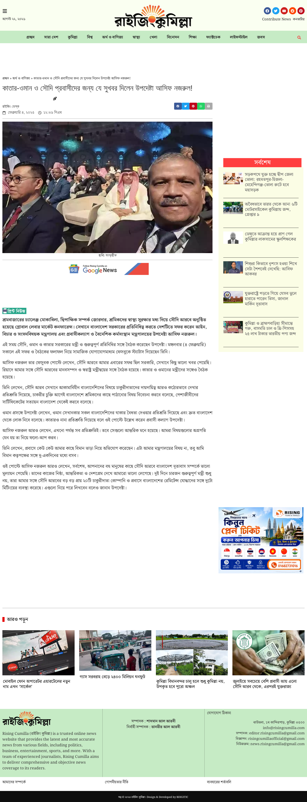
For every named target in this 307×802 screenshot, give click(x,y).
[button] (178, 106)
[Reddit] (292, 10)
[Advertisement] (153, 56)
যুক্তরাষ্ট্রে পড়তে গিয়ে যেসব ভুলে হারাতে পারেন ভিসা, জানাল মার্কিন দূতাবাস (270, 298)
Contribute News (276, 19)
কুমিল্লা (72, 37)
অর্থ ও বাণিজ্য (112, 37)
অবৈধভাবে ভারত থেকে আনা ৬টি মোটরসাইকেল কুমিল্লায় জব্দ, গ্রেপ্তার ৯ (271, 209)
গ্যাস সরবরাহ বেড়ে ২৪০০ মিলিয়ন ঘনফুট (112, 676)
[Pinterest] (301, 10)
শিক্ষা (193, 37)
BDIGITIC (182, 797)
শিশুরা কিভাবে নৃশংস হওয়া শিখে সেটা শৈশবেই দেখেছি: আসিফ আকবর (271, 269)
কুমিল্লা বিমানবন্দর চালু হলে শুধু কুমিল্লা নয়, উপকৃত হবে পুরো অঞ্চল (190, 684)
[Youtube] (284, 10)
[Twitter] (275, 10)
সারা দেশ (51, 37)
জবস (261, 37)
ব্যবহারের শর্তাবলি (219, 782)
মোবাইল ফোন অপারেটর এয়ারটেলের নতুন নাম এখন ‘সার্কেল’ (36, 684)
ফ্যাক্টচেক (213, 37)
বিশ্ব (90, 37)
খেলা (153, 37)
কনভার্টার (299, 19)
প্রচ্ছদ (30, 37)
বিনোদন (173, 37)
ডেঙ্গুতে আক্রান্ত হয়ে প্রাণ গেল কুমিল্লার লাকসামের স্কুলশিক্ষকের (270, 237)
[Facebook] (267, 10)
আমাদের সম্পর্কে (14, 782)
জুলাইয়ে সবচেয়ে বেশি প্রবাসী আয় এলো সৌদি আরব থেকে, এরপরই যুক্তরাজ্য (265, 684)
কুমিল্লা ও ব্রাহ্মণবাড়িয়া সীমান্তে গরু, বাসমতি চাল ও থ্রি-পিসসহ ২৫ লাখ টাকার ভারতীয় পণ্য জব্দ (270, 328)
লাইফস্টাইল (239, 37)
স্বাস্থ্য (136, 37)
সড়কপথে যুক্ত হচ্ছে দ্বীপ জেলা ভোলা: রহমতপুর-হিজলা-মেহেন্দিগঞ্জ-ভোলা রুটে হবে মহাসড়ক (269, 182)
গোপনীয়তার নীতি (116, 782)
